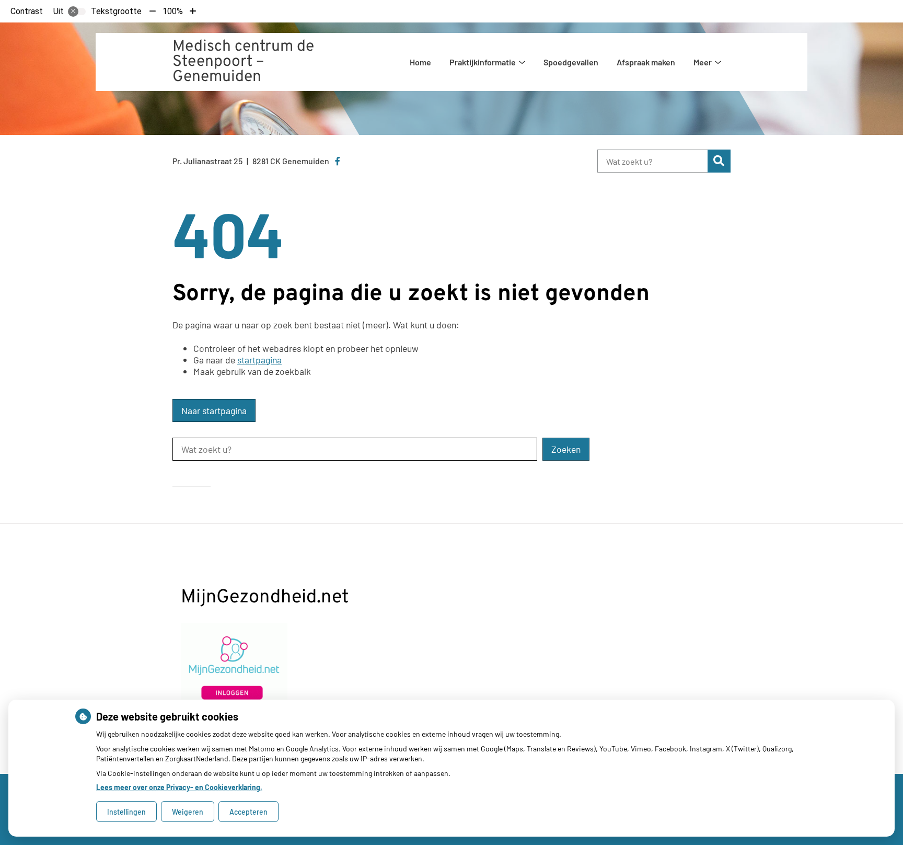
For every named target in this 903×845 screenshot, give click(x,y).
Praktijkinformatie (482, 62)
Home (420, 62)
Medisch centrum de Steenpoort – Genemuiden (243, 62)
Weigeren (187, 811)
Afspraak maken (646, 62)
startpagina (259, 360)
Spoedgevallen (570, 62)
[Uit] (77, 11)
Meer (702, 62)
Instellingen (126, 811)
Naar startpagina (214, 410)
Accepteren (248, 811)
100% (173, 11)
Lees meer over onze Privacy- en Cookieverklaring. (179, 787)
